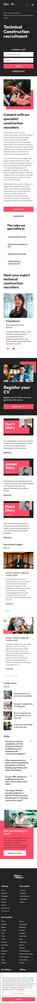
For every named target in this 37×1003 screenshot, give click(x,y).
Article (8, 610)
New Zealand (23, 924)
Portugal (21, 930)
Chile (2, 933)
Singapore (22, 933)
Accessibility (23, 899)
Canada (3, 930)
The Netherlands (24, 951)
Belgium (3, 927)
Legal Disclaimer (25, 896)
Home (3, 890)
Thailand (22, 948)
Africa (3, 921)
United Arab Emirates (26, 954)
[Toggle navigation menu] (32, 4)
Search (18, 66)
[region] (18, 987)
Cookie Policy (20, 989)
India (2, 948)
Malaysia (4, 963)
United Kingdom (24, 957)
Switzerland (23, 942)
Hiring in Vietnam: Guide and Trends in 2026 (17, 574)
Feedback (23, 893)
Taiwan (21, 945)
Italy (2, 957)
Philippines (22, 927)
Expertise (4, 893)
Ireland (3, 954)
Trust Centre (5, 911)
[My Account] (27, 5)
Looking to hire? (18, 71)
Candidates (4, 896)
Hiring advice (8, 632)
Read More (9, 604)
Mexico (21, 921)
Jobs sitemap (5, 908)
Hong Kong (4, 945)
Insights (3, 902)
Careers (22, 902)
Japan (3, 960)
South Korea (23, 936)
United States (23, 960)
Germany (4, 942)
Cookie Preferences (18, 993)
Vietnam (22, 963)
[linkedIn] (8, 348)
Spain (21, 939)
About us (4, 905)
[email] (14, 348)
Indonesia (4, 951)
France (3, 939)
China (3, 936)
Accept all (18, 999)
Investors (22, 890)
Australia (4, 924)
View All (6, 548)
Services (3, 899)
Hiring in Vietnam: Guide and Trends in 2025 (17, 639)
